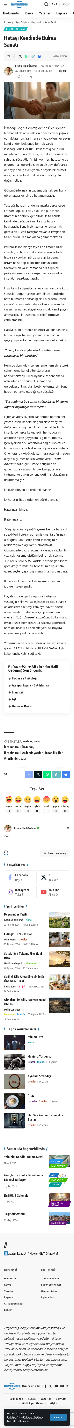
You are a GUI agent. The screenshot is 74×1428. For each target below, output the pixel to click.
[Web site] (68, 828)
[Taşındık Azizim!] (59, 1218)
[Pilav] (14, 1101)
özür (24, 758)
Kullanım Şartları (32, 1417)
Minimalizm (35, 1037)
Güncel (31, 1062)
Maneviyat (31, 963)
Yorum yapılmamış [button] (57, 853)
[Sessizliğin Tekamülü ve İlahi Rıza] (59, 959)
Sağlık (22, 986)
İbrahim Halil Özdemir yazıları (24, 753)
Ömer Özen (10, 939)
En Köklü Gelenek (16, 1195)
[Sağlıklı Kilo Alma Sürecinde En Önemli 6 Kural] (59, 982)
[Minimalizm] (14, 1042)
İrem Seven (10, 986)
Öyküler (23, 939)
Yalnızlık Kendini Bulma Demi (23, 1157)
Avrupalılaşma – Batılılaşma (30, 685)
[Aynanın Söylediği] (14, 1081)
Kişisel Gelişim (15, 29)
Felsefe (21, 1014)
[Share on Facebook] (14, 56)
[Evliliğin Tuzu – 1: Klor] (59, 939)
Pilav (31, 1095)
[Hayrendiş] (19, 4)
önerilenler (11, 758)
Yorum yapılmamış (43, 70)
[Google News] (62, 1386)
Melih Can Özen (12, 1009)
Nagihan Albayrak (13, 963)
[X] (54, 877)
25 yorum (43, 1125)
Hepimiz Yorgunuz (40, 1056)
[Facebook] (20, 877)
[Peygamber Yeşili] (59, 920)
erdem (27, 741)
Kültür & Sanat (57, 1204)
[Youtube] (54, 892)
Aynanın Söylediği (39, 1076)
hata (37, 741)
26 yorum (43, 1081)
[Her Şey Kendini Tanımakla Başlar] (14, 1120)
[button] (58, 1417)
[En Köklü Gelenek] (59, 1199)
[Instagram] (20, 892)
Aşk (14, 699)
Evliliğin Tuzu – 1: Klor (18, 934)
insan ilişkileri (54, 753)
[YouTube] (56, 1386)
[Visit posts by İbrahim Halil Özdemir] (8, 71)
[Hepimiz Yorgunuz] (14, 1062)
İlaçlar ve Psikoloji (24, 678)
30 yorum (52, 1062)
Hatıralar (32, 1101)
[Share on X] (20, 56)
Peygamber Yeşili (15, 914)
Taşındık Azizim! (15, 1214)
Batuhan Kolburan (13, 919)
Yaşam (31, 1042)
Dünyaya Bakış (21, 706)
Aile (53, 1175)
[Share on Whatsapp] (27, 56)
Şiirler (29, 919)
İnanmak (17, 692)
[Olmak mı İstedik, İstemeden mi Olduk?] (59, 1005)
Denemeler (9, 1014)
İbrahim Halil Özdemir (26, 65)
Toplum (41, 1062)
